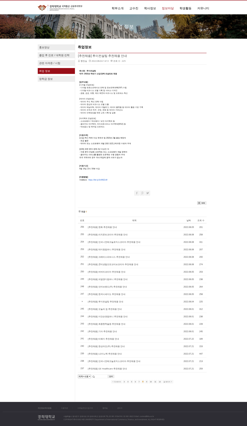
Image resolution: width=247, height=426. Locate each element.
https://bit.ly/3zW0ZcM (97, 180)
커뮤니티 (203, 8)
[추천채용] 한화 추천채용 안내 (102, 227)
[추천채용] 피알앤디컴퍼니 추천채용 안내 (108, 279)
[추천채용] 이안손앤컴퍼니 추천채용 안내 (108, 316)
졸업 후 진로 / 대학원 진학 (54, 55)
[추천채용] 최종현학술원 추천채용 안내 (106, 323)
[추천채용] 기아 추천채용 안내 (102, 331)
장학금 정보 (46, 79)
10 (151, 382)
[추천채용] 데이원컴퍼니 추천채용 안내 (106, 249)
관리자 (119, 408)
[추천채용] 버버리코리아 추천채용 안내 (106, 271)
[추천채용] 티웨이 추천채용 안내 (103, 338)
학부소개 (118, 8)
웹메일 (105, 408)
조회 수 (200, 220)
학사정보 (150, 8)
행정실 (84, 60)
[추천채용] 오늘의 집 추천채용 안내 (105, 309)
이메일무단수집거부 (85, 408)
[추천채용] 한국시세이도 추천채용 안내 (106, 294)
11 (155, 382)
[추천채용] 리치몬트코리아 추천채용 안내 (108, 234)
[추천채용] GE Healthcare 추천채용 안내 (107, 368)
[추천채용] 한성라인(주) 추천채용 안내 (106, 346)
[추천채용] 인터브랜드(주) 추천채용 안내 (107, 286)
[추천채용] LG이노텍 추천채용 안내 (105, 353)
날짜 (189, 220)
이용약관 (64, 408)
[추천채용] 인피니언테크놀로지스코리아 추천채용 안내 (114, 242)
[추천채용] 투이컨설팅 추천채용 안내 (102, 56)
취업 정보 (44, 71)
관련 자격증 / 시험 (49, 63)
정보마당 (168, 8)
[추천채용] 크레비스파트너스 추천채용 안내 (109, 256)
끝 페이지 (167, 382)
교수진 (133, 8)
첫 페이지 (117, 382)
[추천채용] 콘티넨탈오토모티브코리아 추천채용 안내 (113, 264)
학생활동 (186, 8)
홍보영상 (44, 47)
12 (160, 382)
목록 (203, 203)
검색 (111, 376)
